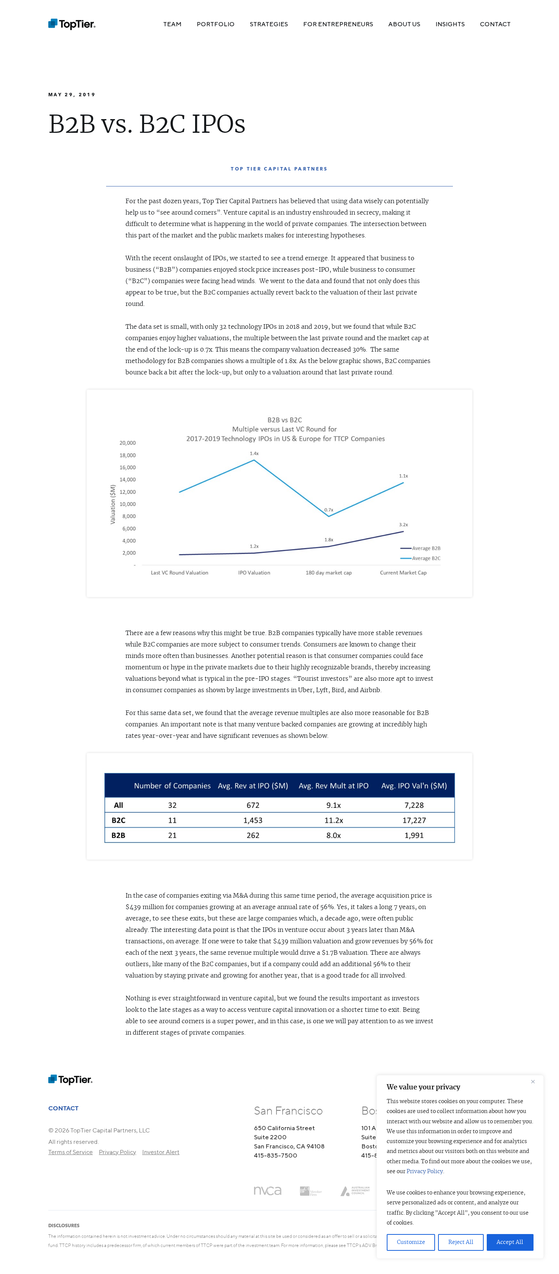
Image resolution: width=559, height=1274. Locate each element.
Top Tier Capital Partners (279, 169)
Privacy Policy (425, 1171)
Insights (450, 24)
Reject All (460, 1242)
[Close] (535, 1081)
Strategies (269, 24)
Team (172, 24)
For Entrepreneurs (338, 24)
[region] (460, 1167)
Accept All (510, 1242)
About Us (404, 24)
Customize (411, 1242)
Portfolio (216, 24)
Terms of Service (70, 1152)
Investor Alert (160, 1152)
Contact (495, 24)
